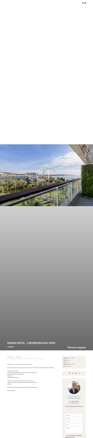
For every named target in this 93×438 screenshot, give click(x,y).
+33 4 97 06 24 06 (75, 401)
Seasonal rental (10, 356)
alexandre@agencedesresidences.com (75, 406)
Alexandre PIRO (74, 396)
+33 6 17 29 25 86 (75, 403)
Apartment (18, 356)
